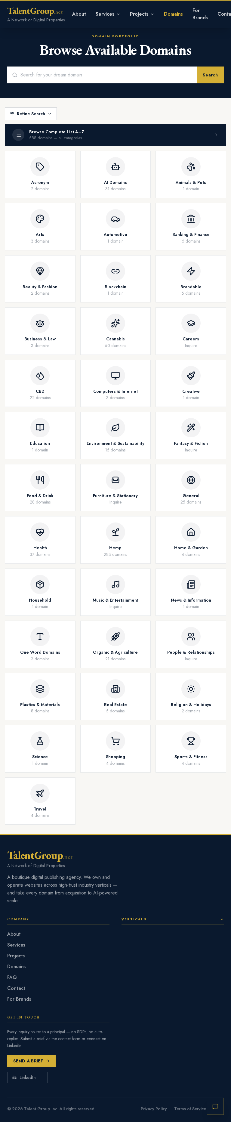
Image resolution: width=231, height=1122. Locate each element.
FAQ (12, 977)
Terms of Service (190, 1109)
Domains (173, 14)
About (79, 14)
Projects (139, 14)
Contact (16, 988)
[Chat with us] (215, 1106)
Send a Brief (28, 1061)
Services (105, 14)
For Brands (200, 14)
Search (210, 75)
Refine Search (31, 114)
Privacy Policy (154, 1109)
